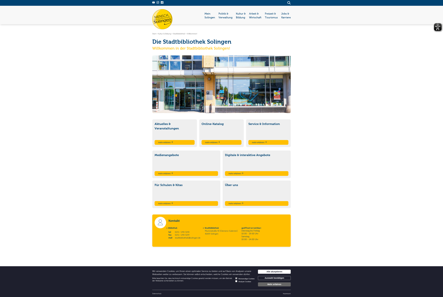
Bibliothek (172, 228)
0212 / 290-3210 (182, 232)
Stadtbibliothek (212, 228)
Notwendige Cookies (246, 279)
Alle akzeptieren (274, 271)
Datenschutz (156, 293)
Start (154, 34)
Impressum (287, 293)
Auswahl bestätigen (274, 278)
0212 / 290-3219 (182, 234)
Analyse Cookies (244, 281)
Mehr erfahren (274, 284)
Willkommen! (192, 34)
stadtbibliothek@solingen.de (187, 237)
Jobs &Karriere (286, 15)
